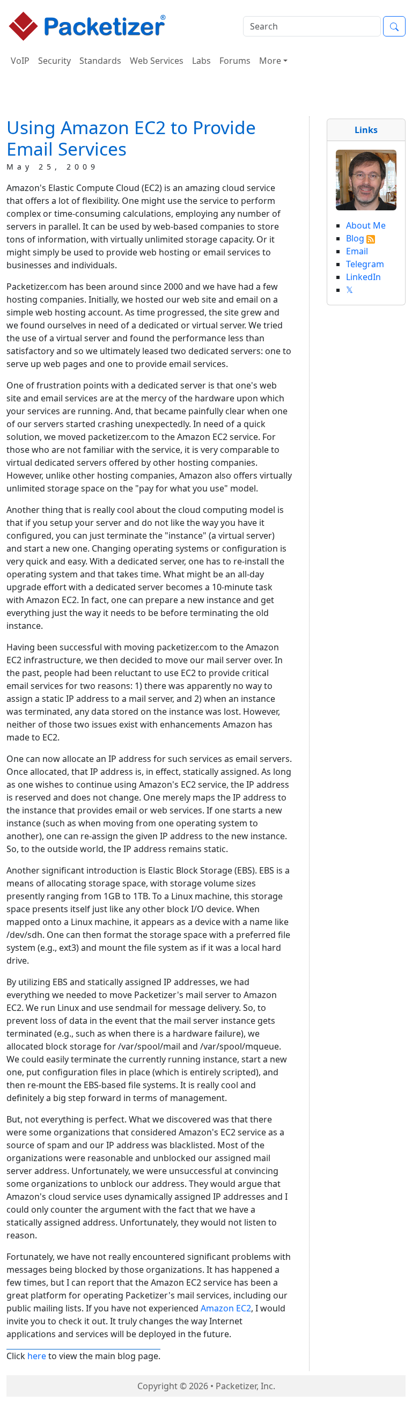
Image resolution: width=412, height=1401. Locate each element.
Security (54, 61)
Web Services (156, 61)
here (36, 1356)
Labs (201, 61)
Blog (355, 238)
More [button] (270, 61)
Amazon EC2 (226, 1308)
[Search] (394, 26)
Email (357, 251)
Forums (235, 61)
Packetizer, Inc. (245, 1386)
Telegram (365, 264)
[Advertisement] (206, 96)
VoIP (20, 61)
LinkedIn (363, 277)
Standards (100, 61)
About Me (366, 225)
